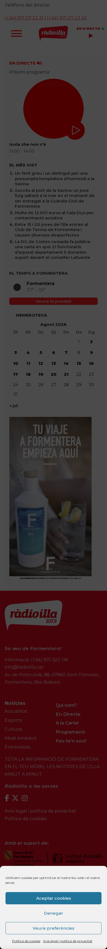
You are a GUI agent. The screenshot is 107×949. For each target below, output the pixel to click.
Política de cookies (26, 941)
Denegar (53, 913)
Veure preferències (53, 928)
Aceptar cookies (53, 898)
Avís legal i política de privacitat (67, 941)
